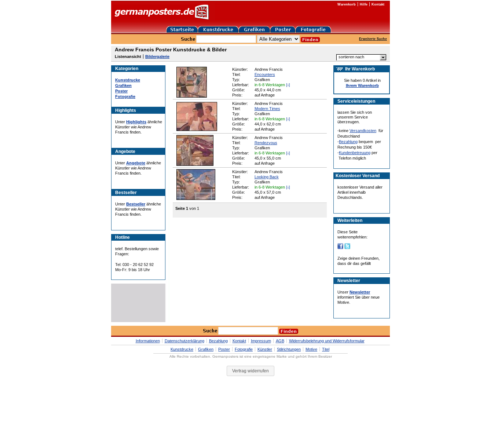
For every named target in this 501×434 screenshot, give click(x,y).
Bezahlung (348, 141)
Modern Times (267, 108)
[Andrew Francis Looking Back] (195, 198)
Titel (325, 349)
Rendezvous (266, 143)
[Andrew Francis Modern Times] (196, 129)
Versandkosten (363, 130)
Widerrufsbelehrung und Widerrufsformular (327, 341)
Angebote (135, 163)
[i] (288, 84)
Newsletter (360, 292)
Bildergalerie (157, 56)
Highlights (136, 122)
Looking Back (267, 177)
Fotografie (125, 96)
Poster (121, 91)
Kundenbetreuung (354, 152)
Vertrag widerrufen (250, 370)
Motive (311, 349)
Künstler (264, 349)
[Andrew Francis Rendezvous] (194, 164)
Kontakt (378, 4)
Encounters (265, 74)
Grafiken (123, 85)
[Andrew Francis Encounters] (191, 96)
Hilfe (363, 4)
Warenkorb (346, 4)
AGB (280, 341)
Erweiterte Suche (373, 39)
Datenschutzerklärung (184, 341)
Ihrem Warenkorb (362, 85)
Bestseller (135, 204)
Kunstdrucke (127, 80)
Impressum (261, 341)
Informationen (148, 341)
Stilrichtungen (289, 349)
